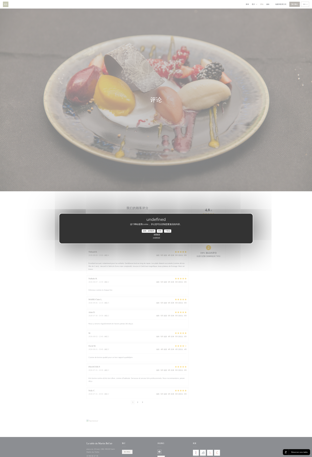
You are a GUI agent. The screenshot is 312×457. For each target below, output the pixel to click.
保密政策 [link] (157, 234)
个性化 (167, 231)
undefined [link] (156, 237)
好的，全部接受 (148, 231)
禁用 (159, 231)
